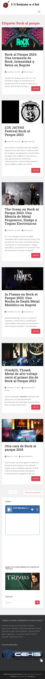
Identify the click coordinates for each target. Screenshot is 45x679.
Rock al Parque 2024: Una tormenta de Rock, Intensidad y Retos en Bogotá (21, 59)
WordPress (31, 676)
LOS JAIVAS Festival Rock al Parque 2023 (17, 131)
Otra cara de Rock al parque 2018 (20, 448)
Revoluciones (28, 230)
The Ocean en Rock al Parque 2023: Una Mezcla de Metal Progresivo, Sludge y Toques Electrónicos (22, 216)
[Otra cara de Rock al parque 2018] (22, 430)
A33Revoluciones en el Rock (12, 674)
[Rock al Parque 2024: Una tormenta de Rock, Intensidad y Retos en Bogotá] (22, 38)
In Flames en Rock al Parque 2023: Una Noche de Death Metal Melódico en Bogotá (22, 299)
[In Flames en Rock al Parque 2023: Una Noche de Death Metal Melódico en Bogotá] (22, 278)
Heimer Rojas (28, 72)
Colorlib (12, 676)
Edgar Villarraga (29, 141)
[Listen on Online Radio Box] (37, 509)
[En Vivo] (9, 509)
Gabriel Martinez (27, 456)
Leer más (36, 89)
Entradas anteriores (33, 493)
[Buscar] (37, 602)
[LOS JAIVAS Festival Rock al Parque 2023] (22, 111)
